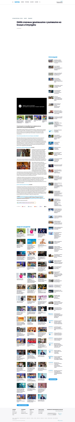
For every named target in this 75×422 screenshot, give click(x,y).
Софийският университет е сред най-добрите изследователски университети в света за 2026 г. (58, 124)
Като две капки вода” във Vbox (34, 198)
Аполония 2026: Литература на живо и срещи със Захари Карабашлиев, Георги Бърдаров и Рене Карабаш (31, 246)
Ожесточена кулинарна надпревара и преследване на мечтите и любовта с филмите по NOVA (21, 292)
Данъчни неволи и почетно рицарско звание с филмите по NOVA (31, 334)
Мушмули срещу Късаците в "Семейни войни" (31, 345)
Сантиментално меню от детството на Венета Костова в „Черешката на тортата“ (42, 390)
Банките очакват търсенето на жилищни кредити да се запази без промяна (58, 303)
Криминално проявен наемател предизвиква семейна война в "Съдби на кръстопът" (21, 323)
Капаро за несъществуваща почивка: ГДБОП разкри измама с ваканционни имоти (58, 98)
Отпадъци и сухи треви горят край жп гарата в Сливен (58, 117)
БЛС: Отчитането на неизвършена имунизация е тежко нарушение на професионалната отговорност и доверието (58, 235)
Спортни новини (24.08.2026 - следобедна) (57, 143)
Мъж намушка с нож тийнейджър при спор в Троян (58, 291)
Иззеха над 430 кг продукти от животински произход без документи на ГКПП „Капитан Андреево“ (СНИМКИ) (58, 274)
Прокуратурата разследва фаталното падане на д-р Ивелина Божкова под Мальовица (58, 315)
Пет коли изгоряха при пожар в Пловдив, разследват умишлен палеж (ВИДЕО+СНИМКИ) (58, 358)
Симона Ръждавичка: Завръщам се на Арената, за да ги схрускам (20, 246)
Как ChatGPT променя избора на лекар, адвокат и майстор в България (58, 154)
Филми (31, 414)
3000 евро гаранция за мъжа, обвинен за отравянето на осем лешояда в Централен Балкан (58, 372)
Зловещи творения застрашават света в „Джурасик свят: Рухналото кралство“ (31, 291)
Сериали (31, 413)
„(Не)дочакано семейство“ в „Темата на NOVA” (42, 313)
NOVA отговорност (41, 410)
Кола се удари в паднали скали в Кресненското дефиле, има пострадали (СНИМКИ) (58, 68)
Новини (31, 410)
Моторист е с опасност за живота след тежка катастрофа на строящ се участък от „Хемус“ (58, 365)
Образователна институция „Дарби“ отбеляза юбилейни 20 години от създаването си (31, 357)
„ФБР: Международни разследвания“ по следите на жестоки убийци (41, 258)
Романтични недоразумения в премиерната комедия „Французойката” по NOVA (21, 335)
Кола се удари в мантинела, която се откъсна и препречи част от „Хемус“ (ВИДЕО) (58, 137)
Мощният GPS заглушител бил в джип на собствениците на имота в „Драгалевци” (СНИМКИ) (58, 178)
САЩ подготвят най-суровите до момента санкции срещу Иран (58, 334)
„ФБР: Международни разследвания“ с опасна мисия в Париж (31, 389)
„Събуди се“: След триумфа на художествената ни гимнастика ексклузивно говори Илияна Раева (31, 280)
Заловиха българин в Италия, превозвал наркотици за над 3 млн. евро (58, 328)
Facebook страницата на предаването (27, 196)
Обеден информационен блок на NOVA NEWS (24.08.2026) (58, 228)
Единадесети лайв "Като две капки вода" (24, 147)
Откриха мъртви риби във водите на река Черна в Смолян (58, 74)
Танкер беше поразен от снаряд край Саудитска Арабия (58, 286)
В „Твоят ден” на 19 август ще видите (41, 400)
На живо (22, 410)
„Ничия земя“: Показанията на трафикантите (30, 323)
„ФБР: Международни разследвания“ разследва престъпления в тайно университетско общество (21, 357)
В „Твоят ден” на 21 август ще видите (41, 356)
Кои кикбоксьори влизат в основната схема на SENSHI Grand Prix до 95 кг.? (31, 313)
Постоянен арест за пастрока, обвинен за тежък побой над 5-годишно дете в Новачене (58, 211)
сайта (23, 197)
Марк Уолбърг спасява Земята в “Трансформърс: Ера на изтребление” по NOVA (42, 291)
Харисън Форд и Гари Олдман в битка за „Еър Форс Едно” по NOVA (42, 323)
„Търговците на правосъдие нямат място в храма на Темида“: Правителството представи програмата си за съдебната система (58, 202)
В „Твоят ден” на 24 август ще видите (20, 279)
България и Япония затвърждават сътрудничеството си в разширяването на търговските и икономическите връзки (58, 193)
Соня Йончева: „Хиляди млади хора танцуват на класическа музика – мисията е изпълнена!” (21, 258)
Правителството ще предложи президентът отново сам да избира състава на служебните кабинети (58, 185)
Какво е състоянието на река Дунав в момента (58, 242)
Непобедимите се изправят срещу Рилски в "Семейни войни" (31, 401)
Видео (13, 414)
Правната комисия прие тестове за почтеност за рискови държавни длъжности (58, 222)
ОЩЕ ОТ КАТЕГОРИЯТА (22, 405)
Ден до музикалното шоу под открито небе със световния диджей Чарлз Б (42, 302)
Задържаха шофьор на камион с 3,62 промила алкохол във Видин (58, 339)
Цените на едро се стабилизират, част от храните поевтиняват (58, 352)
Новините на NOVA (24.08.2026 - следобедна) (57, 148)
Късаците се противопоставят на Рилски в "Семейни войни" (31, 380)
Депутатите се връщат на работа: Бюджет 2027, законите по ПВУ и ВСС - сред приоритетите (58, 345)
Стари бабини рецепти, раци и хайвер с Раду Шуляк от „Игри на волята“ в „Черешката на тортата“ (42, 269)
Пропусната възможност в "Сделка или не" (21, 401)
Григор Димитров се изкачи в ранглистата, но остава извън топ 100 (58, 309)
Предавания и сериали (24, 413)
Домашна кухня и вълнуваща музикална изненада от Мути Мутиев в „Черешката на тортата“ (42, 346)
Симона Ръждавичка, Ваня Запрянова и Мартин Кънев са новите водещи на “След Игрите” (21, 369)
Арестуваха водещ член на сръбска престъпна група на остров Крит (57, 92)
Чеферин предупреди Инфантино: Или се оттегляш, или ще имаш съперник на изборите (58, 262)
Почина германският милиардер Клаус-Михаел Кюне (57, 267)
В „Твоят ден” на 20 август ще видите (41, 379)
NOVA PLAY (43, 198)
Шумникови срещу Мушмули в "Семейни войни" (30, 268)
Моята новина (14, 413)
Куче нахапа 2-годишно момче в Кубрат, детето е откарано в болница (58, 256)
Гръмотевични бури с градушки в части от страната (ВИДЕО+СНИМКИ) (58, 171)
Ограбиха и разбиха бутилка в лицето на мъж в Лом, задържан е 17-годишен (58, 61)
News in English (40, 413)
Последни (13, 410)
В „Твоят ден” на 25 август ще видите (30, 235)
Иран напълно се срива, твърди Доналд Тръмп (58, 165)
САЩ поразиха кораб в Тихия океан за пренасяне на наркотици (58, 160)
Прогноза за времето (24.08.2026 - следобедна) (58, 131)
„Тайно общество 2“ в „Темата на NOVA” (20, 302)
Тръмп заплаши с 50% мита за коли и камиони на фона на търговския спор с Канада (58, 112)
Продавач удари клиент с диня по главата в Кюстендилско (57, 297)
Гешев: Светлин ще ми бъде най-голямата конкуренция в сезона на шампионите (21, 235)
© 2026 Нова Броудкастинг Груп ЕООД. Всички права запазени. (18, 420)
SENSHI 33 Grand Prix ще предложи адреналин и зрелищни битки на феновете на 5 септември (42, 335)
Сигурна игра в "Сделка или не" (21, 268)
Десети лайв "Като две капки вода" (23, 184)
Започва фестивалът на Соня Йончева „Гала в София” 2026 (31, 302)
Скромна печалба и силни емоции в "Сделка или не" (21, 380)
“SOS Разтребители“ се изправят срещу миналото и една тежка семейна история (42, 280)
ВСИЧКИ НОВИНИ (53, 379)
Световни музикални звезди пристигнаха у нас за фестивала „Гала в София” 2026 (31, 258)
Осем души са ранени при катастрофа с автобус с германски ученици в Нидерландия (58, 322)
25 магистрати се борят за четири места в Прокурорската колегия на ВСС (57, 105)
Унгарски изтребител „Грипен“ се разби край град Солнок (58, 217)
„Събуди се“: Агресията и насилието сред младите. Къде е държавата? (21, 313)
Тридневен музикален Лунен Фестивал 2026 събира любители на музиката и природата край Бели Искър (21, 390)
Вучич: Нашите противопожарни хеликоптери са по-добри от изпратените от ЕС (58, 80)
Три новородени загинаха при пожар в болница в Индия (58, 280)
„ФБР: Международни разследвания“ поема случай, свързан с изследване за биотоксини (31, 369)
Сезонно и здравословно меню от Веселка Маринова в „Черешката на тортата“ (42, 369)
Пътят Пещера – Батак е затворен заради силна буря (58, 86)
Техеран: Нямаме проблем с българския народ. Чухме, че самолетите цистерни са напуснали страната (58, 249)
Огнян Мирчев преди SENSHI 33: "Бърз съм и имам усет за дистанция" (41, 235)
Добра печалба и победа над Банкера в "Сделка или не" (21, 345)
